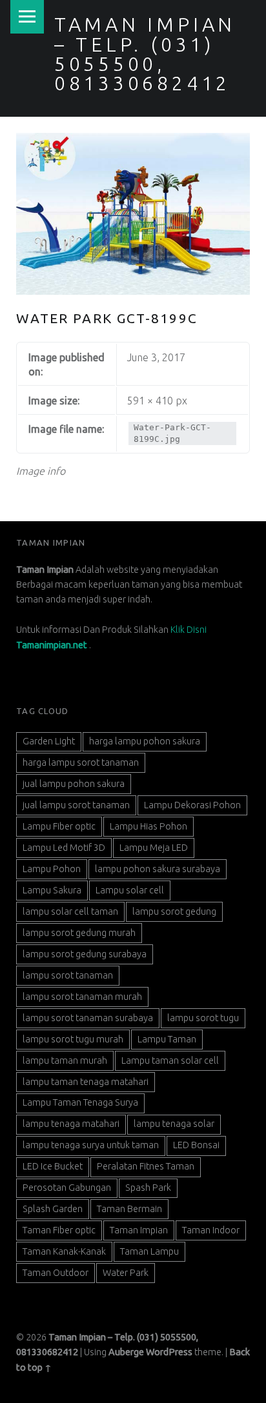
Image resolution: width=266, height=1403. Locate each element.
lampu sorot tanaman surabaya (88, 1018)
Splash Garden (53, 1209)
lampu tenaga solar (174, 1124)
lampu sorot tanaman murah (82, 996)
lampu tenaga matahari (71, 1124)
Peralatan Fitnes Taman (145, 1166)
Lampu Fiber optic (59, 826)
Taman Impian (139, 1230)
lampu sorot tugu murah (73, 1039)
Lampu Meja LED (153, 847)
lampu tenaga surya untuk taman (91, 1145)
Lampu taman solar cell (170, 1060)
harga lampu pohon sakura (144, 741)
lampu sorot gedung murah (79, 933)
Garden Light (49, 741)
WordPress (169, 1352)
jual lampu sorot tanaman (76, 805)
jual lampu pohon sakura (74, 784)
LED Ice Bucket (53, 1166)
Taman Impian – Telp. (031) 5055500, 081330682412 (145, 54)
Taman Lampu (149, 1251)
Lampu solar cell (130, 890)
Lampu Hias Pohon (148, 826)
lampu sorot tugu (203, 1018)
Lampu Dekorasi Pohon (192, 805)
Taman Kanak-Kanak (64, 1251)
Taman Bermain (129, 1209)
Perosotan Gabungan (67, 1187)
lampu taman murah (65, 1060)
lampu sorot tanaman (68, 975)
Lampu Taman (167, 1039)
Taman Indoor (211, 1230)
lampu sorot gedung (174, 911)
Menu (27, 17)
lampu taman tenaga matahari (85, 1082)
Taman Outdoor (55, 1273)
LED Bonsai (196, 1145)
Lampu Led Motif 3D (64, 847)
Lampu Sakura (52, 890)
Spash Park (148, 1187)
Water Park (125, 1273)
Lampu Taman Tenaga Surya (80, 1102)
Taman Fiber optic (59, 1230)
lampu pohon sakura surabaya (157, 869)
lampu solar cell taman (70, 911)
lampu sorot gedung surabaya (85, 954)
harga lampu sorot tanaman (81, 762)
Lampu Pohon (52, 869)
